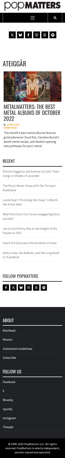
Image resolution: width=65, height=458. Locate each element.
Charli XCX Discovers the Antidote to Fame (30, 243)
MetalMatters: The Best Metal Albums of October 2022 (32, 112)
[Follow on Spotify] (52, 34)
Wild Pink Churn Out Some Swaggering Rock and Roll (31, 216)
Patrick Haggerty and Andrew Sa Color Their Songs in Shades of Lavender (31, 174)
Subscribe (9, 358)
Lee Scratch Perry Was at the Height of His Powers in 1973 (30, 231)
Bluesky (8, 400)
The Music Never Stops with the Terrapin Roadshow (29, 188)
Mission (7, 340)
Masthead (9, 331)
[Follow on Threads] (44, 34)
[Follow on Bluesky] (20, 34)
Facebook (9, 382)
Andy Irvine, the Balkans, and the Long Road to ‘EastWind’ (31, 255)
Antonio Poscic (10, 127)
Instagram (9, 418)
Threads (8, 427)
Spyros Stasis (13, 124)
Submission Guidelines (17, 349)
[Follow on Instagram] (36, 34)
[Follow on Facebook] (28, 34)
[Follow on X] (12, 34)
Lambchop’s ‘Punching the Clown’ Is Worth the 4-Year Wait (30, 202)
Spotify (7, 409)
